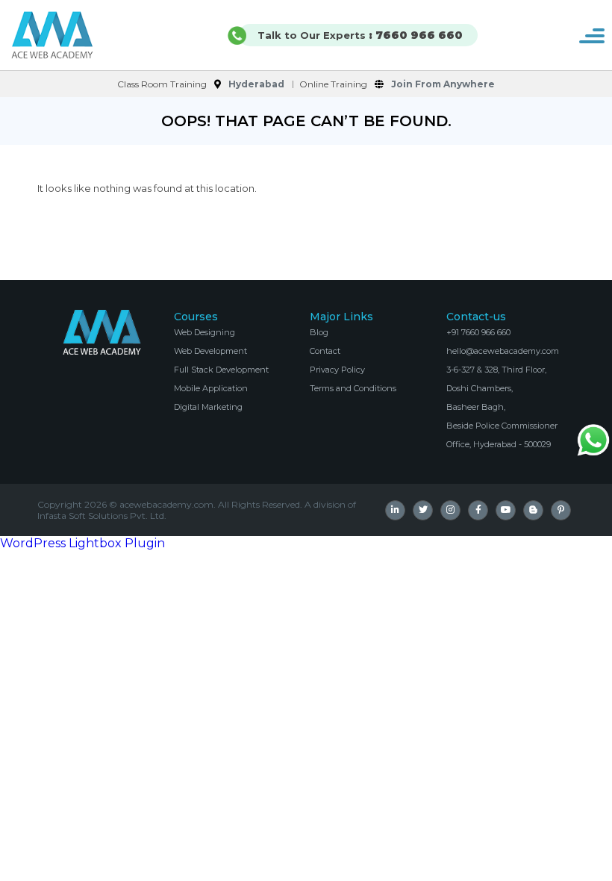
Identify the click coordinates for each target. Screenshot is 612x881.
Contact (325, 351)
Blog (319, 332)
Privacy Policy (337, 369)
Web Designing (204, 332)
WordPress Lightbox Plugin (82, 543)
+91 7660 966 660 (478, 332)
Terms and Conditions (353, 388)
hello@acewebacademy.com (502, 351)
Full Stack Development (221, 369)
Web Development (210, 351)
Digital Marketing (208, 407)
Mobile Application (211, 388)
